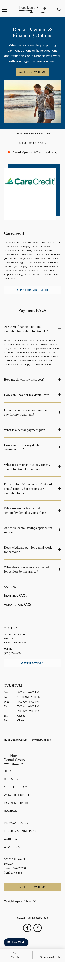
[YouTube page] (38, 928)
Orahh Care (14, 846)
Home (8, 770)
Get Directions (32, 663)
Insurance (12, 810)
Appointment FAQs (18, 604)
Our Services (14, 778)
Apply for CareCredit (32, 289)
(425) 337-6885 (37, 142)
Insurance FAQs (15, 595)
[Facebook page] (27, 928)
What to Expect (17, 794)
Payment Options (18, 802)
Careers (10, 838)
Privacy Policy (16, 822)
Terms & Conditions (20, 830)
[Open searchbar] (59, 9)
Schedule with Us (33, 71)
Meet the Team (16, 786)
